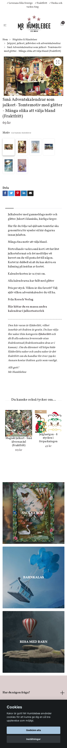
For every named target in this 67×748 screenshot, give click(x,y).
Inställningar (33, 739)
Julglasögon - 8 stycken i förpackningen (48, 460)
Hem (5, 62)
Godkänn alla (33, 730)
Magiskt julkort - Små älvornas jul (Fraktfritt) (18, 464)
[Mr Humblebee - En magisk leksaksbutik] (31, 36)
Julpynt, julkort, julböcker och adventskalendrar (34, 66)
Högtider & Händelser (25, 62)
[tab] (9, 228)
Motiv (17, 155)
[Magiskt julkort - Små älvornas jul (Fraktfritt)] (18, 445)
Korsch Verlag (23, 322)
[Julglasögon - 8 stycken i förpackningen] (48, 443)
